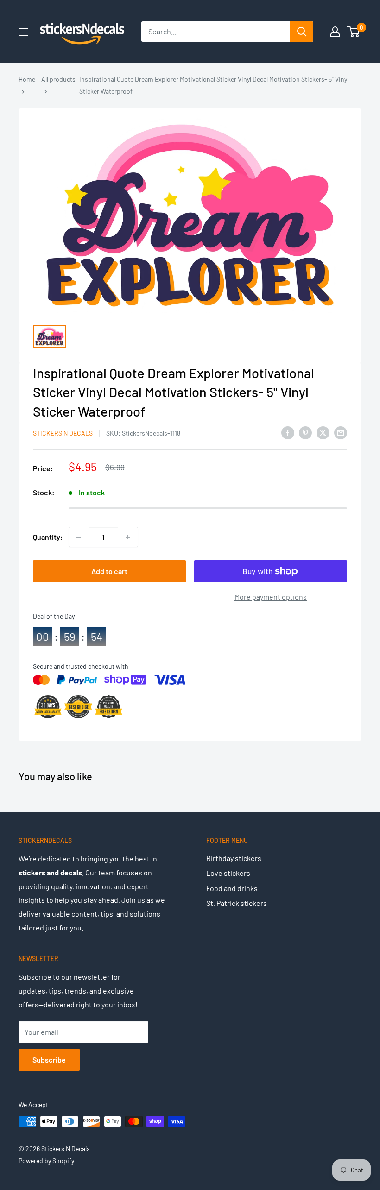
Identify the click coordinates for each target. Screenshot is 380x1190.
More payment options (270, 596)
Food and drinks (232, 888)
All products (58, 79)
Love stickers (228, 872)
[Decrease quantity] (79, 537)
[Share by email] (340, 432)
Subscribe (49, 1059)
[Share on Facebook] (287, 432)
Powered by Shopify (46, 1161)
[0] (354, 31)
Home (27, 79)
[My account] (335, 31)
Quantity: (48, 536)
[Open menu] (23, 32)
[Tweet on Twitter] (323, 432)
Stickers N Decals (63, 433)
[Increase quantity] (128, 537)
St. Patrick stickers (236, 903)
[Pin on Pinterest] (305, 432)
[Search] (301, 31)
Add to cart (109, 571)
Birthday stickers (233, 858)
